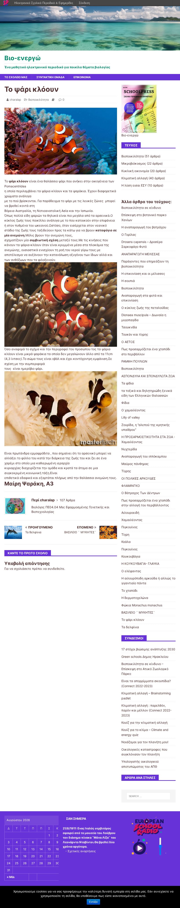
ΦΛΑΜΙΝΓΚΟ (130, 485)
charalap (15, 99)
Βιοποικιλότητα (38, 99)
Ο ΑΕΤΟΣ (128, 342)
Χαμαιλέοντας (131, 520)
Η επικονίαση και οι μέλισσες (143, 273)
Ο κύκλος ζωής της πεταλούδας (145, 308)
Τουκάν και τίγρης (134, 334)
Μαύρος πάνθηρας (135, 464)
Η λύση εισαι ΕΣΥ (134, 185)
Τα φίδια (127, 383)
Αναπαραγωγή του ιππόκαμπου (144, 456)
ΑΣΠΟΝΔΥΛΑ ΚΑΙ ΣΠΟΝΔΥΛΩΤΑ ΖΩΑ (148, 376)
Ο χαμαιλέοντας (133, 410)
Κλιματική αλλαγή (134, 178)
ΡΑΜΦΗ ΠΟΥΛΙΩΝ (134, 361)
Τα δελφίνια (130, 627)
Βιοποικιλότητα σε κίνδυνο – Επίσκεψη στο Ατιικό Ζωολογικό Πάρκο (144, 669)
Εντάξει (93, 901)
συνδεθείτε (56, 568)
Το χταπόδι (129, 590)
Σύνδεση (84, 3)
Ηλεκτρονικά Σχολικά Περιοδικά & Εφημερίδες (43, 3)
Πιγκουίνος (129, 527)
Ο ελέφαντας (131, 571)
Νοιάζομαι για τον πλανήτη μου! (144, 742)
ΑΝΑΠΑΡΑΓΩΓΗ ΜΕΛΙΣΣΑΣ (140, 254)
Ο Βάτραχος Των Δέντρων (140, 493)
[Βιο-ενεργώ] (90, 48)
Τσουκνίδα (129, 327)
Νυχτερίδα (129, 449)
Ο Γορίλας (128, 234)
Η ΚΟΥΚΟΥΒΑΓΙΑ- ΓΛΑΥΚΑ (140, 563)
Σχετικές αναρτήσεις (82, 851)
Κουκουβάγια (130, 556)
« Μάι (10, 877)
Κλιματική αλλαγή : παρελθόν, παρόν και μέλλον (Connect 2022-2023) (146, 710)
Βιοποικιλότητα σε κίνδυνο (141, 207)
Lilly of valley (130, 417)
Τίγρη (125, 534)
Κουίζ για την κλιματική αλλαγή (144, 722)
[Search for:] (148, 796)
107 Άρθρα (67, 500)
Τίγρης (126, 471)
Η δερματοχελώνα (134, 598)
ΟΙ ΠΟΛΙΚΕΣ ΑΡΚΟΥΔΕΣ (138, 478)
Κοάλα (126, 542)
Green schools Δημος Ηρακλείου (144, 656)
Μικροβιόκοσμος (133, 163)
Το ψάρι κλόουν (132, 619)
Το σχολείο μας (15, 77)
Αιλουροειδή (130, 512)
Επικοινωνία (82, 77)
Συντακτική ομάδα (50, 77)
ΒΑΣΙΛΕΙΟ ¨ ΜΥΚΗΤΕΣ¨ (138, 612)
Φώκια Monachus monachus (141, 605)
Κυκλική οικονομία (135, 171)
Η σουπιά (128, 281)
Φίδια (125, 403)
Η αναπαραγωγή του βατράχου (143, 227)
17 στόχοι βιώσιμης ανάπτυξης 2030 (148, 649)
